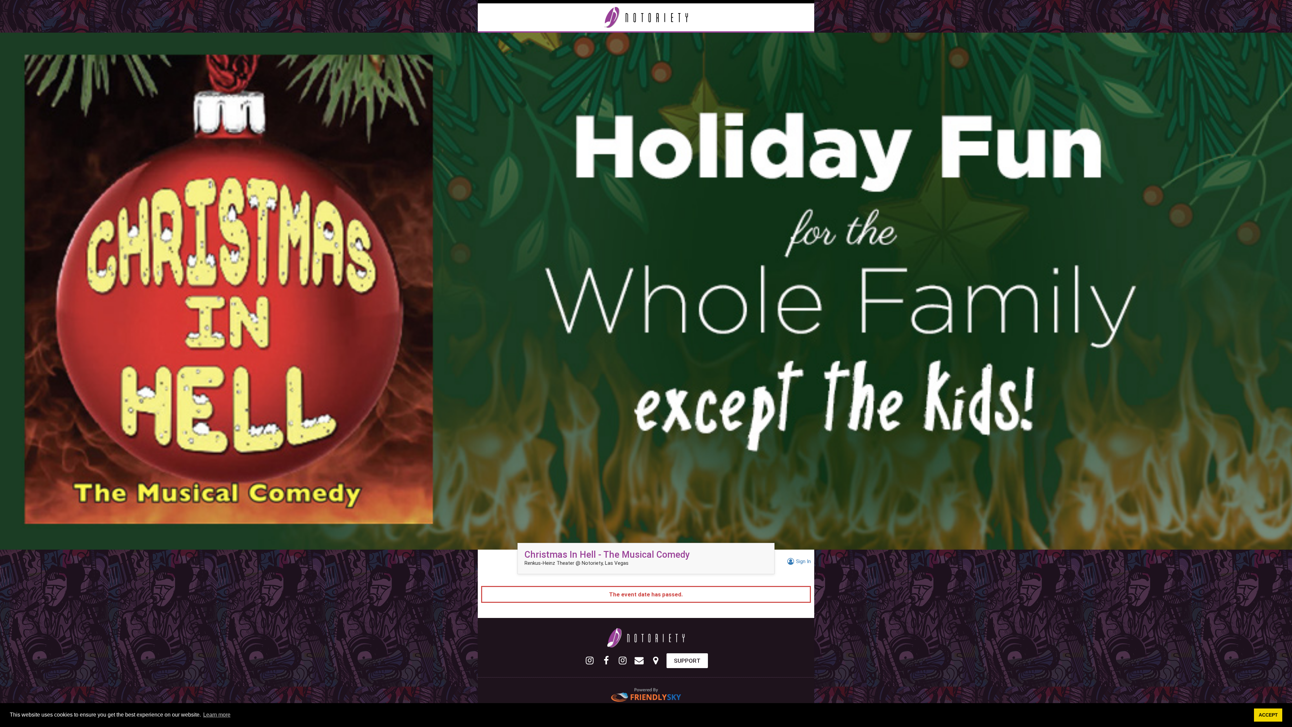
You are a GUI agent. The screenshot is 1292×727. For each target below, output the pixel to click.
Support (687, 660)
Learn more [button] (216, 715)
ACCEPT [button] (1268, 715)
